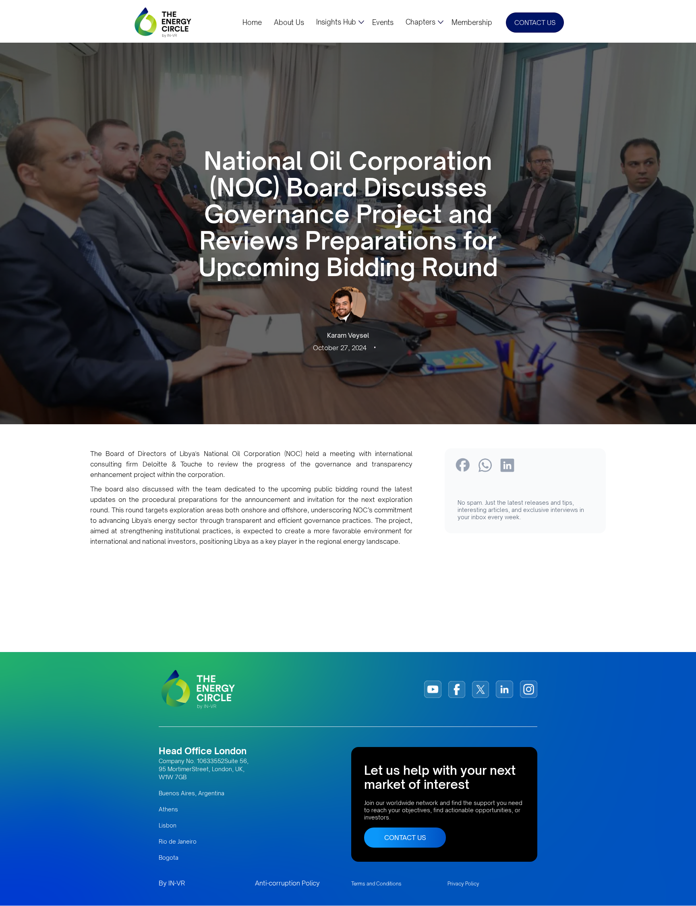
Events (383, 23)
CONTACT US (534, 23)
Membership (472, 23)
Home (252, 23)
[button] (340, 22)
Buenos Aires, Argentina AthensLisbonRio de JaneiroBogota (191, 825)
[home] (164, 22)
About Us (289, 23)
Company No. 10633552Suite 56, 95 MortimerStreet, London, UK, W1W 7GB (204, 768)
